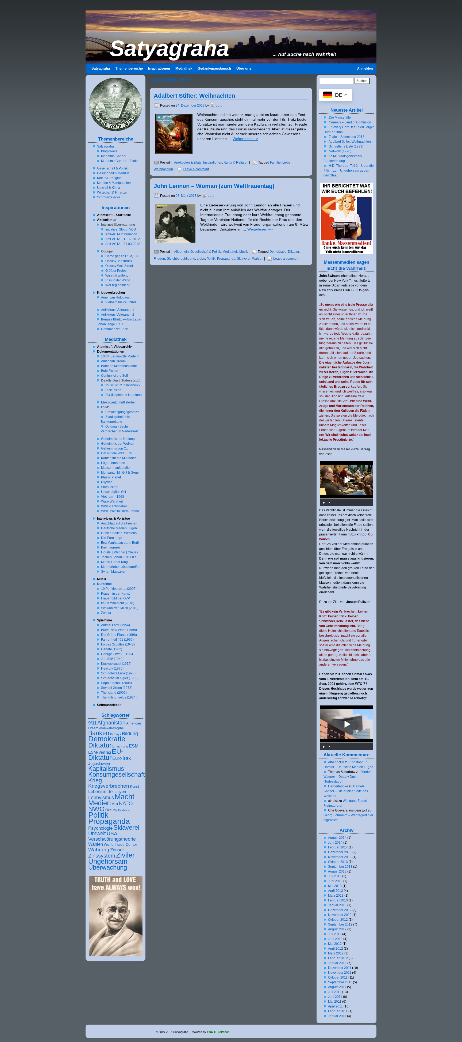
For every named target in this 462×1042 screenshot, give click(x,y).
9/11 (92, 723)
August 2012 (337, 929)
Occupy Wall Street (119, 266)
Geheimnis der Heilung (118, 439)
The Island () (114, 692)
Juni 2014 (335, 842)
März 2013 (336, 895)
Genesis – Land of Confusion (350, 122)
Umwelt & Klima (108, 188)
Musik (243, 252)
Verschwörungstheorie (112, 839)
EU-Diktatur (105, 754)
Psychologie (100, 828)
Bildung (130, 733)
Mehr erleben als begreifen (120, 567)
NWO (96, 809)
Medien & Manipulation (114, 183)
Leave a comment (196, 169)
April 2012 (335, 948)
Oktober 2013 (338, 862)
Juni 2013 (335, 881)
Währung (98, 849)
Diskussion (113, 390)
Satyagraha (169, 48)
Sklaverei (244, 258)
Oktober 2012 (338, 920)
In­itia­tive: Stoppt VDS (120, 229)
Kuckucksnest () (116, 664)
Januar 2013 (337, 905)
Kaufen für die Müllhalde (119, 458)
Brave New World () (119, 630)
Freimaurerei (110, 547)
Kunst (134, 786)
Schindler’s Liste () (118, 673)
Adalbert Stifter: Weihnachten (194, 95)
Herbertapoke (338, 786)
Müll (114, 804)
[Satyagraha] (231, 36)
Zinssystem (101, 856)
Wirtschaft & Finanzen (113, 192)
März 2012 (336, 953)
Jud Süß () (112, 659)
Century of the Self (114, 375)
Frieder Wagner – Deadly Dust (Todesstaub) (347, 776)
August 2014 (337, 838)
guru (219, 105)
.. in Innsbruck (122, 385)
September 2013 (340, 867)
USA (112, 833)
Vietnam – (112, 497)
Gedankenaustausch (214, 68)
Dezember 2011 (339, 968)
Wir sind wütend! (117, 275)
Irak (126, 758)
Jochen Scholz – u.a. (119, 557)
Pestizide (124, 810)
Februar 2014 (338, 847)
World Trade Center (120, 844)
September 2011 (340, 982)
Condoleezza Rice (114, 329)
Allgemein (181, 252)
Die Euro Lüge (111, 538)
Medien (99, 803)
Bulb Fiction (109, 371)
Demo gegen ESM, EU (121, 256)
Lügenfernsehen (113, 463)
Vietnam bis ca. (120, 302)
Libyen (120, 791)
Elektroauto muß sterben (119, 402)
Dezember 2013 (340, 852)
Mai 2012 (335, 944)
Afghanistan (111, 723)
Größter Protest (116, 271)
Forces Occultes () (118, 644)
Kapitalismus (106, 768)
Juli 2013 (334, 876)
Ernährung (120, 746)
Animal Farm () (115, 625)
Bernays (115, 734)
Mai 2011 (334, 1001)
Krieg (95, 780)
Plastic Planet (111, 477)
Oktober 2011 (338, 977)
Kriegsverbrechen (108, 786)
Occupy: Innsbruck (118, 261)
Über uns (243, 68)
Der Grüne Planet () (119, 635)
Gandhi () (111, 649)
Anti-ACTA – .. (122, 239)
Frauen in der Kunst (115, 593)
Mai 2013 (335, 886)
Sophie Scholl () (116, 683)
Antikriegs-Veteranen (117, 310)
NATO (126, 803)
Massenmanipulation (116, 468)
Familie (275, 162)
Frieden (159, 258)
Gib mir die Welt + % (116, 453)
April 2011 (335, 1006)
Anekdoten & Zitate (188, 162)
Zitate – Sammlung (346, 137)
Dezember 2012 (340, 910)
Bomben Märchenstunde (119, 366)
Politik (211, 258)
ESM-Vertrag (99, 752)
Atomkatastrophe (111, 728)
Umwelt (97, 833)
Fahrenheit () (117, 639)
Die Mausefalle (340, 117)
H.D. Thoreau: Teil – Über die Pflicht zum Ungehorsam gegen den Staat (349, 170)
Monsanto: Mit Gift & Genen (121, 472)
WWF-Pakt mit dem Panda (120, 511)
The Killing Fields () (119, 697)
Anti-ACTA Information (121, 234)
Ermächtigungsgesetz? (122, 412)
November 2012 (340, 915)
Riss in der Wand (117, 280)
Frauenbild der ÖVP (115, 598)
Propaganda (226, 258)
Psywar (106, 482)
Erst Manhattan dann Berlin (121, 543)
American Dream (113, 361)
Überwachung (107, 867)
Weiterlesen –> (245, 139)
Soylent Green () (116, 688)
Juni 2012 (335, 939)
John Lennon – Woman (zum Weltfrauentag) (214, 186)
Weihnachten (163, 169)
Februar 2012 (338, 958)
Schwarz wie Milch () (119, 608)
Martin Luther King (114, 562)
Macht (124, 796)
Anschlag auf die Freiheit (119, 523)
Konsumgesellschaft (116, 774)
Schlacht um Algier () (119, 678)
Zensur (106, 613)
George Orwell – (117, 654)
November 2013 (340, 857)
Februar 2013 (338, 900)
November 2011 (339, 973)
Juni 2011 (335, 997)
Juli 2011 (334, 992)
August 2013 (337, 871)
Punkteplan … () (119, 589)
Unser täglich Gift (113, 492)
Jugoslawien (99, 763)
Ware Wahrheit (112, 501)
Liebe (286, 162)
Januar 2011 (337, 1016)
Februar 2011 (338, 1011)
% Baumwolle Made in (120, 356)
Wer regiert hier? (117, 285)
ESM (133, 746)
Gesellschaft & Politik (205, 252)
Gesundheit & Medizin (113, 173)
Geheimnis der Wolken (117, 444)
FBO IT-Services (218, 1031)
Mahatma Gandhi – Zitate (119, 161)
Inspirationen (212, 162)
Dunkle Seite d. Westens (119, 533)
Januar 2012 (337, 963)
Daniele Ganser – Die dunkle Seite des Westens (346, 791)
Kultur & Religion (236, 162)
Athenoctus (336, 762)
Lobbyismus (101, 797)
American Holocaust (115, 297)
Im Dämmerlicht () (117, 603)
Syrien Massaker (113, 571)
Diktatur (293, 252)
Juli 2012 (334, 934)
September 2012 (340, 924)
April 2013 (335, 891)
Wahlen (257, 258)
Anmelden (365, 68)
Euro (117, 758)
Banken (98, 733)
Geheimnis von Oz (114, 448)
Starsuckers (109, 487)
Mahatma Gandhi (113, 156)
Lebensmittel (101, 791)
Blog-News (109, 151)
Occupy (111, 810)
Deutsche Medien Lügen (119, 528)
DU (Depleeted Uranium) (123, 395)
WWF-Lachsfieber (114, 506)
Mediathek (230, 252)
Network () (112, 668)
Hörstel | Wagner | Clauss (119, 552)
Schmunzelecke (108, 197)
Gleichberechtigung (181, 258)
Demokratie (278, 252)
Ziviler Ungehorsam (111, 858)
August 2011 (337, 987)
